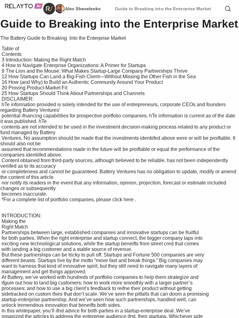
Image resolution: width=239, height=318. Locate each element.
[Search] (228, 8)
